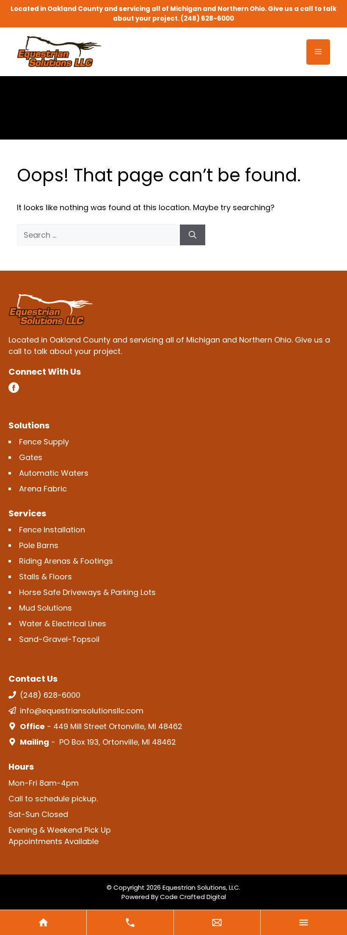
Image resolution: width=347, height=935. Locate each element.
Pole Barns (38, 545)
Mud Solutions (45, 608)
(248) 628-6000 (207, 18)
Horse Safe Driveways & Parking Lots (87, 592)
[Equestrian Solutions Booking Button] (217, 922)
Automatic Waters (53, 473)
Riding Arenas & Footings (66, 561)
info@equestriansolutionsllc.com (81, 710)
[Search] (192, 235)
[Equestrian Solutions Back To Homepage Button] (43, 922)
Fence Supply (44, 441)
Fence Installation (52, 529)
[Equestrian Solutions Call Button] (130, 922)
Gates (30, 457)
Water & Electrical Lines (62, 623)
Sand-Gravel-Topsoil (59, 639)
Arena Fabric (43, 488)
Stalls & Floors (45, 576)
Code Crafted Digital (193, 896)
